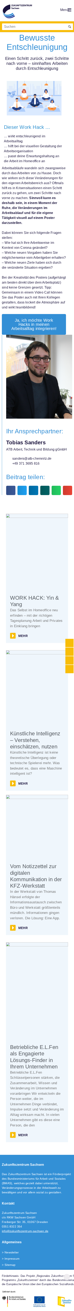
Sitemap (10, 1264)
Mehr (23, 636)
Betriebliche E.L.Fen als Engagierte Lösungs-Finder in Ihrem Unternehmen (34, 1057)
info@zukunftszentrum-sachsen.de (25, 1231)
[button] (10, 490)
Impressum (12, 1258)
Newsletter (12, 1252)
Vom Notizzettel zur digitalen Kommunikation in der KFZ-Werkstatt (36, 876)
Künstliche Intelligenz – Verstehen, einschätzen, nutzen (35, 739)
